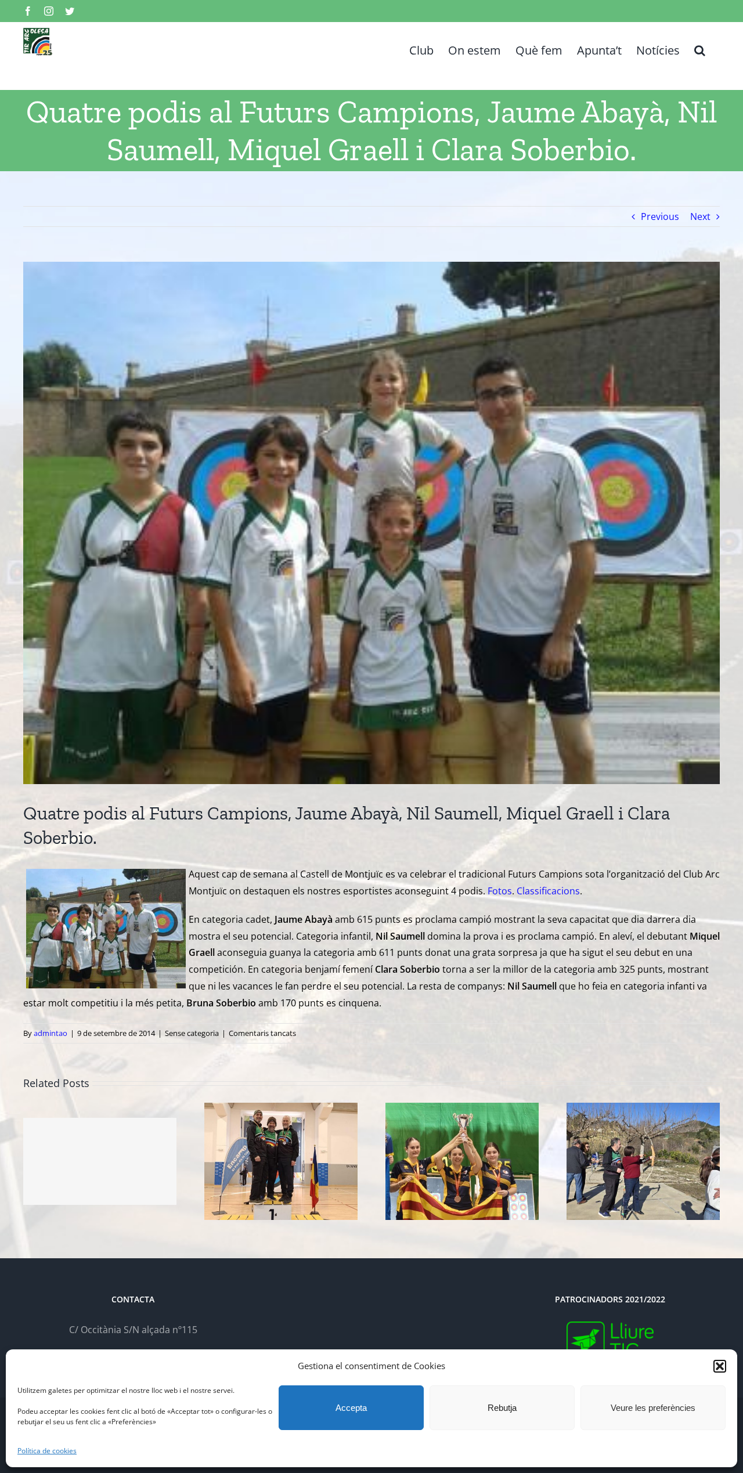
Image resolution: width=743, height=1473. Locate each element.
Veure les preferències (653, 1408)
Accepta (351, 1408)
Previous (660, 216)
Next (700, 216)
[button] (720, 1366)
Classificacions (548, 890)
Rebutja (502, 1408)
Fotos (500, 890)
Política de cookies (47, 1451)
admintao (50, 1033)
